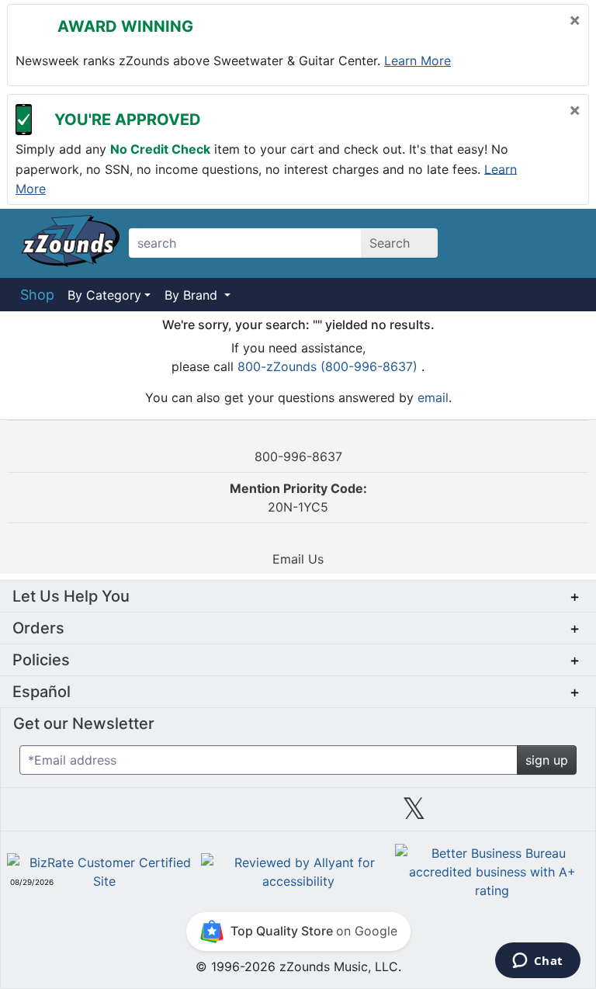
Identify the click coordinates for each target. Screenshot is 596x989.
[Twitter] (414, 814)
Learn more (417, 60)
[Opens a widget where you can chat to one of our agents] (537, 961)
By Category (104, 295)
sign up (546, 760)
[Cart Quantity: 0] (483, 243)
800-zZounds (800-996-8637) (329, 366)
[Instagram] (297, 814)
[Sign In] (523, 243)
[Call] (560, 244)
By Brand (193, 295)
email (433, 397)
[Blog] (65, 814)
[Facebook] (181, 814)
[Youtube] (530, 814)
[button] (298, 596)
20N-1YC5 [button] (298, 498)
